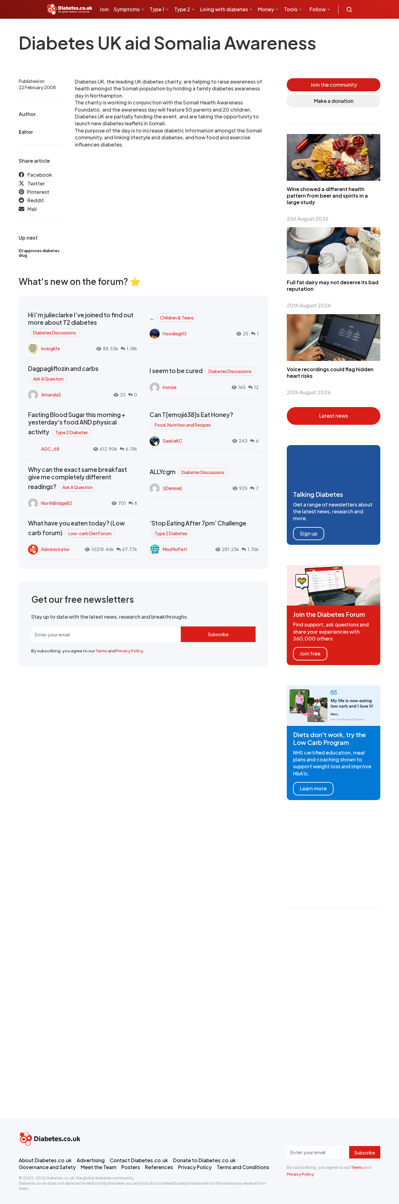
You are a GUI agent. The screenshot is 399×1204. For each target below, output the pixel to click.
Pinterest (38, 192)
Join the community (333, 84)
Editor (26, 132)
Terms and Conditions (243, 1167)
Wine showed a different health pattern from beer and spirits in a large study (327, 195)
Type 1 (157, 9)
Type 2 (182, 9)
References (159, 1167)
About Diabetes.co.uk (45, 1160)
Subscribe (218, 634)
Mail (32, 209)
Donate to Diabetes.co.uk (204, 1160)
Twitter (36, 183)
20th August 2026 (309, 305)
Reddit (35, 200)
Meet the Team (98, 1167)
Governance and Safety (47, 1167)
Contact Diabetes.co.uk (139, 1160)
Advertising (91, 1160)
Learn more (313, 788)
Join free (310, 653)
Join (104, 9)
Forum (150, 28)
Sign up (308, 533)
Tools (290, 9)
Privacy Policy (129, 650)
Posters (130, 1167)
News (108, 28)
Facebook (39, 174)
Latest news (333, 415)
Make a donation (333, 101)
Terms (101, 650)
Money (266, 9)
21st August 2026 (308, 218)
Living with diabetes (224, 9)
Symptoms (127, 9)
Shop (131, 28)
